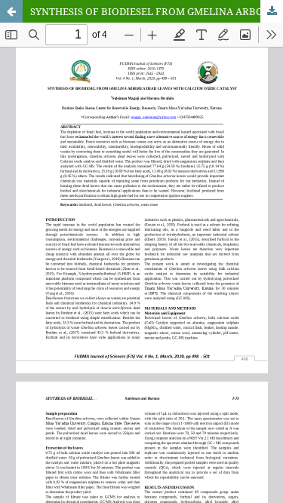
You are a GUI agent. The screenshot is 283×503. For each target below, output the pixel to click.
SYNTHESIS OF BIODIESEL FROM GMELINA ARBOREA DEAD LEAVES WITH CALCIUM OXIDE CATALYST (156, 11)
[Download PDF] (271, 11)
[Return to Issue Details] (11, 11)
